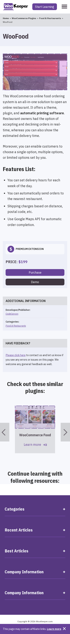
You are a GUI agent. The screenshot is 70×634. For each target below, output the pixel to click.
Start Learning (44, 7)
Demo (35, 282)
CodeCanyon (12, 313)
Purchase (35, 272)
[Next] (65, 432)
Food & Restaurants (16, 325)
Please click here (16, 355)
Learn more (54, 629)
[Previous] (4, 432)
